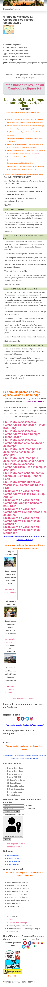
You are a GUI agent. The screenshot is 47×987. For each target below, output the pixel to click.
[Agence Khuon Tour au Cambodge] (12, 964)
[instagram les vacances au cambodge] (28, 947)
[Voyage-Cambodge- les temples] (33, 943)
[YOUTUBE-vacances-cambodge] (25, 943)
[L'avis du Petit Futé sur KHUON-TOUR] (17, 955)
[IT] (35, 946)
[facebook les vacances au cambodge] (29, 943)
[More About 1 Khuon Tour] (12, 972)
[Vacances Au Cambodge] (24, 947)
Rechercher (8, 9)
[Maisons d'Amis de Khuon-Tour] (9, 955)
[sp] (42, 943)
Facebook (12, 976)
